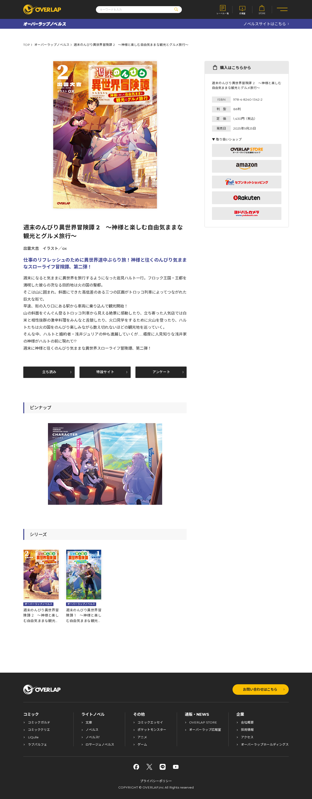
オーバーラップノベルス (51, 45)
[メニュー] (282, 9)
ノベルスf (92, 737)
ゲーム (142, 744)
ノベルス (92, 729)
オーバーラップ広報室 (205, 729)
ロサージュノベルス (100, 744)
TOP (26, 45)
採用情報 (247, 729)
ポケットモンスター (151, 729)
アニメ (142, 737)
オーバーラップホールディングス (265, 744)
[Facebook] (136, 767)
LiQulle (33, 737)
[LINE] (163, 767)
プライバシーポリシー (156, 781)
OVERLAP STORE (203, 722)
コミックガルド (39, 722)
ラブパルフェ (37, 744)
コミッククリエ (39, 729)
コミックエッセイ (150, 722)
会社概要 (247, 722)
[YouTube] (176, 767)
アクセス (247, 737)
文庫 (89, 722)
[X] (149, 767)
